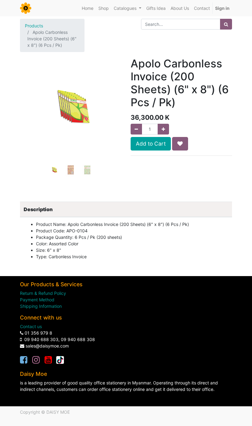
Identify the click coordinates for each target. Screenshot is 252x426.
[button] (27, 118)
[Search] (226, 24)
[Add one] (163, 129)
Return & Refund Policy (43, 293)
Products (34, 25)
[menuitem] (87, 8)
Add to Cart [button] (151, 143)
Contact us (31, 326)
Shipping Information (41, 306)
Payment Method (37, 299)
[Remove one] (136, 129)
